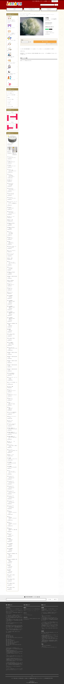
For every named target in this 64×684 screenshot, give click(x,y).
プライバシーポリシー (40, 678)
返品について (27, 678)
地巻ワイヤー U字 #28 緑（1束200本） (12, 272)
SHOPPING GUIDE (32, 9)
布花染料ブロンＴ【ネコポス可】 (10, 330)
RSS (49, 678)
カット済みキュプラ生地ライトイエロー (11, 579)
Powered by (27, 682)
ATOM (52, 678)
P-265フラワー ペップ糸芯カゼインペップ (11, 242)
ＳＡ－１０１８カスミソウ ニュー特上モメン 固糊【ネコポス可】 (13, 450)
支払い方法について (16, 678)
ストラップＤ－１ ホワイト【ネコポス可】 (11, 268)
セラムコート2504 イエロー (10, 288)
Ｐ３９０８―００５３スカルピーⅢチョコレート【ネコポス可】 (12, 492)
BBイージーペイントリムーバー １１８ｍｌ (13, 417)
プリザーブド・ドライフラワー (50, 14)
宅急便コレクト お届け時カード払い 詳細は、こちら (31, 610)
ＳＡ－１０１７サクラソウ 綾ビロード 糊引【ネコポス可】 (13, 445)
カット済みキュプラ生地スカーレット (11, 338)
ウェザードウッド (11, 292)
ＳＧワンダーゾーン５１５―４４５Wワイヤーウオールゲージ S (12, 212)
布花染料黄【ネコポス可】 (10, 566)
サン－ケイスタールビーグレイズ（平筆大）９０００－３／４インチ (11, 175)
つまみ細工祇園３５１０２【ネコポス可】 (10, 296)
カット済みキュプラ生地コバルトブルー (11, 334)
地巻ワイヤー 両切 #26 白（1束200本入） (13, 361)
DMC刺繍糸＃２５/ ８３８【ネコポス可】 (12, 462)
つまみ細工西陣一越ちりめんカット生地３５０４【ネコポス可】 (11, 313)
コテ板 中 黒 (11, 441)
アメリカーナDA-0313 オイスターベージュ (11, 534)
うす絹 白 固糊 (11, 386)
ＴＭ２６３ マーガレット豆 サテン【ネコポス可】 (12, 424)
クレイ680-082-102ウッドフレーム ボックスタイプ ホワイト (13, 512)
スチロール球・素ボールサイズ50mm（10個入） (11, 373)
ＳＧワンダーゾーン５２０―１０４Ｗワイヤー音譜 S (11, 184)
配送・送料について (22, 678)
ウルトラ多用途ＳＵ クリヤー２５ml (11, 343)
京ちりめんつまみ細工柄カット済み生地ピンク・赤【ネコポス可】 (13, 554)
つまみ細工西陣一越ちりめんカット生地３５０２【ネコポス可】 (11, 307)
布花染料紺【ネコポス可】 (10, 571)
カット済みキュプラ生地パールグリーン (11, 583)
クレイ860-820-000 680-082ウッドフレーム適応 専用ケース (13, 529)
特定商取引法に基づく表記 (33, 678)
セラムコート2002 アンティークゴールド (12, 390)
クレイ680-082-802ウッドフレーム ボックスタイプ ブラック (13, 517)
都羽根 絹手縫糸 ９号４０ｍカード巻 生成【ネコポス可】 (13, 437)
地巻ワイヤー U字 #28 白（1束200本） (12, 223)
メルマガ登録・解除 (46, 678)
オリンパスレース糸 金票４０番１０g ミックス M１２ (12, 412)
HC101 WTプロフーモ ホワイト (11, 207)
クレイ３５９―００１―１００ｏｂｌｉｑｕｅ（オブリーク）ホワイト (12, 471)
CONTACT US (49, 9)
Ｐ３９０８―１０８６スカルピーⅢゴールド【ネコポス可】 (11, 497)
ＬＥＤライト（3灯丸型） (10, 143)
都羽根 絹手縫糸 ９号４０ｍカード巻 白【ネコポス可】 (13, 428)
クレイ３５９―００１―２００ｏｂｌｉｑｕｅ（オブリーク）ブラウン (12, 262)
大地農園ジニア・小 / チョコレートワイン (13, 458)
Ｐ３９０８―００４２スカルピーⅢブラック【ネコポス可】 (11, 487)
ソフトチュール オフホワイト (12, 250)
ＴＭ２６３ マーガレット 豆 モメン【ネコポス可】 (13, 246)
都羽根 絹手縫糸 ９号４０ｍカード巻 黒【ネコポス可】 (13, 432)
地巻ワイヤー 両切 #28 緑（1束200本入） (13, 369)
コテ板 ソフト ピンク (11, 216)
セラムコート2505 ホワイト (9, 151)
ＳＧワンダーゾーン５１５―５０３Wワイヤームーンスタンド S (12, 189)
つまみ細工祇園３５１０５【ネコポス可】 (10, 549)
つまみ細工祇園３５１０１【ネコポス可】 (10, 544)
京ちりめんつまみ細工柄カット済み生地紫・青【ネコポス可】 (13, 324)
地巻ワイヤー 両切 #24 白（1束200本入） (13, 352)
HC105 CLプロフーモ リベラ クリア (12, 165)
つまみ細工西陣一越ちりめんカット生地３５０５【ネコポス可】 (11, 318)
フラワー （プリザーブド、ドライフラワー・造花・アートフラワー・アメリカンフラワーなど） (34, 14)
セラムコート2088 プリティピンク (11, 284)
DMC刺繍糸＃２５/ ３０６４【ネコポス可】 (13, 466)
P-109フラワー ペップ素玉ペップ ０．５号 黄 (12, 403)
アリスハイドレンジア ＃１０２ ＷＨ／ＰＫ (11, 193)
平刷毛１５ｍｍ (14, 153)
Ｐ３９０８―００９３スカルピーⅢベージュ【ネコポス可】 (11, 482)
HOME (14, 9)
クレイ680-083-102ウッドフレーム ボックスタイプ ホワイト (13, 523)
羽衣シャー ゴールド (11, 454)
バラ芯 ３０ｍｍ (11, 420)
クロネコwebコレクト (27, 614)
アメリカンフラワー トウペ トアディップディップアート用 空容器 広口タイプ (13, 202)
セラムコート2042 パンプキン (11, 398)
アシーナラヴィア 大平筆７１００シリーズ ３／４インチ (12, 170)
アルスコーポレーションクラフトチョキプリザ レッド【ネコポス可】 (13, 348)
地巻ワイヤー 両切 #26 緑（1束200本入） (13, 365)
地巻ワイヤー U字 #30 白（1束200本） (12, 227)
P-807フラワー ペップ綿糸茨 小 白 (10, 408)
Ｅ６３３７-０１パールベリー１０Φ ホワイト (12, 157)
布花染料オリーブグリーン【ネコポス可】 (11, 539)
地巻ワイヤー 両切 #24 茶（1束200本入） (13, 276)
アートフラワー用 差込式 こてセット (13, 382)
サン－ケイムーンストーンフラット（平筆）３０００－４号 (11, 232)
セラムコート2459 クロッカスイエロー (12, 161)
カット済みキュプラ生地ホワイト (11, 575)
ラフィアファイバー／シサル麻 (26, 13)
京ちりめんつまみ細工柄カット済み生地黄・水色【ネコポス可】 (13, 560)
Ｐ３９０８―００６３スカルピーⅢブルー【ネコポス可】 (11, 507)
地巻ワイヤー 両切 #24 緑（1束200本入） (13, 357)
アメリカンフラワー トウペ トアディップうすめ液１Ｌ (13, 378)
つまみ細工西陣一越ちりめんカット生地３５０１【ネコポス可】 (11, 301)
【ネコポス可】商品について (18, 656)
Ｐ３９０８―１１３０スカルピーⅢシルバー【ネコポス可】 (11, 502)
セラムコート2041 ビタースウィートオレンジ (13, 394)
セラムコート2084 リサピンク (11, 237)
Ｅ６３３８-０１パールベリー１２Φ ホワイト (12, 198)
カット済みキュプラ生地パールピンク (11, 587)
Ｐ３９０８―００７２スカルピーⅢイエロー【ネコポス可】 (11, 477)
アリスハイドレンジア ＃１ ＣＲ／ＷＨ (11, 254)
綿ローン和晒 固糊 (11, 280)
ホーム (21, 13)
